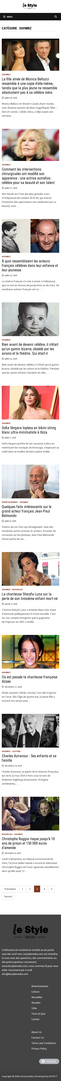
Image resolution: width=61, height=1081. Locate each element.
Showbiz (6, 74)
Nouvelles (17, 589)
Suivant (8, 896)
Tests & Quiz (38, 1013)
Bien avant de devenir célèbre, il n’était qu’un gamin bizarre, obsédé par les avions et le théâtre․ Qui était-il (30, 349)
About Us (36, 1032)
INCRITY (53, 1076)
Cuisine (35, 1019)
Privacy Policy (39, 1048)
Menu (10, 16)
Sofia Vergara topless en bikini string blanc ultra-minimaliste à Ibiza (29, 430)
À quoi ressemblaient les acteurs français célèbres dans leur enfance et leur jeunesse (30, 265)
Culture (16, 751)
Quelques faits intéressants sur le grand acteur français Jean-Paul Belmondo (26, 511)
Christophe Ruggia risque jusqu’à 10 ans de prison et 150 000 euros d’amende (28, 843)
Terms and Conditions (43, 1043)
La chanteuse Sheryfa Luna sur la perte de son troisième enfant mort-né (30, 596)
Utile (34, 1008)
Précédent (10, 889)
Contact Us (37, 1037)
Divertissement (10, 502)
